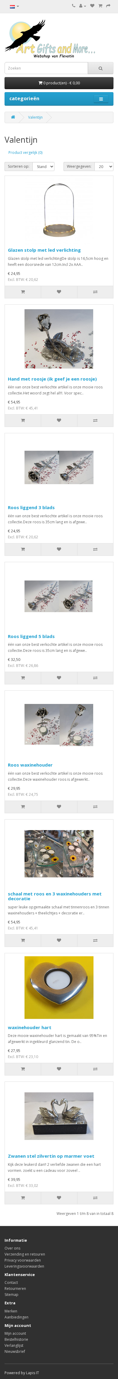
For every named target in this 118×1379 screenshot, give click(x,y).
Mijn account (15, 1333)
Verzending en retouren (25, 1254)
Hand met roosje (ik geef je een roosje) (52, 379)
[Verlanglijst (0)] (92, 5)
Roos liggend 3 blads (31, 507)
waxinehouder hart (29, 1027)
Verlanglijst (14, 1345)
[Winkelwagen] (100, 5)
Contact (11, 1282)
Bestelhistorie (16, 1339)
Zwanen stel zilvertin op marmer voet (51, 1156)
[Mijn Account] (82, 5)
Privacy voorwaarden (23, 1260)
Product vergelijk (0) (25, 152)
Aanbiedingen (16, 1317)
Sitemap (11, 1294)
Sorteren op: (18, 166)
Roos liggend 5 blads (31, 636)
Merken (11, 1311)
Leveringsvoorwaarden (24, 1266)
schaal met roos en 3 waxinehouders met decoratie (55, 896)
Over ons (12, 1248)
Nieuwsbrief (15, 1351)
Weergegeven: (79, 166)
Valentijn (35, 117)
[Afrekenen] (108, 5)
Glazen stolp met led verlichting (44, 250)
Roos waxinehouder (30, 765)
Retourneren (15, 1288)
